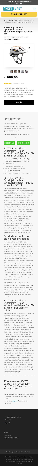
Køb (20, 102)
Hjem (5, 20)
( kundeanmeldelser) (18, 83)
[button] (29, 48)
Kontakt (7, 423)
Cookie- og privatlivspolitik (14, 452)
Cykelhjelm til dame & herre (15, 20)
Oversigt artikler (16, 417)
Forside (7, 417)
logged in (15, 401)
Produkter (8, 420)
